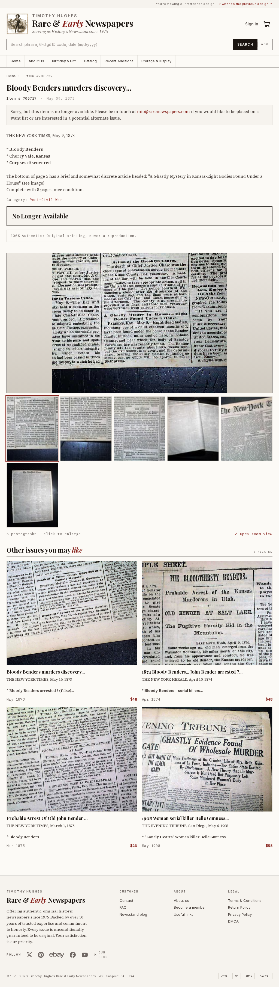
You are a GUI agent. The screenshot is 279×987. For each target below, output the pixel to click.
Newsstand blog (133, 914)
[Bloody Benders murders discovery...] (32, 428)
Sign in (251, 24)
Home (16, 61)
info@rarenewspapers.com (163, 111)
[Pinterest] (41, 955)
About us (181, 900)
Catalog (90, 61)
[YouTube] (84, 955)
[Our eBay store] (56, 955)
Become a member (190, 907)
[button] (139, 323)
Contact (126, 900)
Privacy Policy (240, 914)
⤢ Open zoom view (253, 534)
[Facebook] (73, 955)
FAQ (123, 907)
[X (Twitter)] (29, 955)
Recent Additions (119, 61)
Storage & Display (156, 61)
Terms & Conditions (245, 900)
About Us (36, 61)
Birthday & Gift (64, 61)
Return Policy (239, 907)
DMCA (233, 921)
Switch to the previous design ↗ (245, 4)
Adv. (265, 44)
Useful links (183, 914)
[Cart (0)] (267, 24)
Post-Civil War (46, 199)
